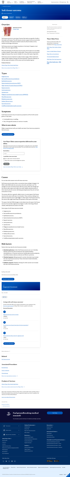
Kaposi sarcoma (6, 88)
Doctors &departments (18, 17)
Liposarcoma (5, 92)
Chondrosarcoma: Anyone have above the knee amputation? (15, 325)
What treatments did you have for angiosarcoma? (13, 335)
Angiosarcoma (5, 76)
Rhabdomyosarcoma (7, 99)
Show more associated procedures (9, 376)
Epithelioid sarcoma (7, 81)
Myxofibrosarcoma (6, 97)
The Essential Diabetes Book (53, 56)
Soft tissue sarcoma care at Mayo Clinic (10, 274)
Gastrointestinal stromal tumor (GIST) (11, 83)
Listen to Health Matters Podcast (54, 51)
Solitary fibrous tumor (7, 101)
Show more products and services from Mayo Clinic (12, 386)
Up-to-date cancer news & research (12, 158)
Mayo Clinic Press (58, 44)
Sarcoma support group (8, 306)
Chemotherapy (5, 373)
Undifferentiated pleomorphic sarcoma (11, 106)
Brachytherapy (5, 367)
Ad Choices (57, 33)
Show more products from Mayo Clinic (10, 68)
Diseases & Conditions (7, 6)
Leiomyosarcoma (6, 90)
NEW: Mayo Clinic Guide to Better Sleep (54, 48)
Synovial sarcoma (6, 103)
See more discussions (9, 343)
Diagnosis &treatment (12, 17)
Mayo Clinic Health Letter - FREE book (54, 62)
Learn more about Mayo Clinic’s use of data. (12, 166)
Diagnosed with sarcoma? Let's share (10, 314)
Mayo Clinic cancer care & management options (15, 160)
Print (5, 297)
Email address (6, 150)
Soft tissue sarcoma (11, 10)
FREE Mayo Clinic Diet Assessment (54, 59)
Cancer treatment (5, 370)
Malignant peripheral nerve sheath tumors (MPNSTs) (15, 94)
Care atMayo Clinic (24, 17)
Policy (48, 33)
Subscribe (6, 163)
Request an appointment (8, 134)
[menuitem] (5, 17)
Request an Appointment (7, 13)
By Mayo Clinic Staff (6, 271)
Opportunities (52, 33)
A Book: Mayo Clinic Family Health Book (10, 65)
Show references (5, 351)
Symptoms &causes (5, 17)
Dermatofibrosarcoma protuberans (10, 79)
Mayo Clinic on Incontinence (53, 54)
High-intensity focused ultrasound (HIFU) (12, 85)
